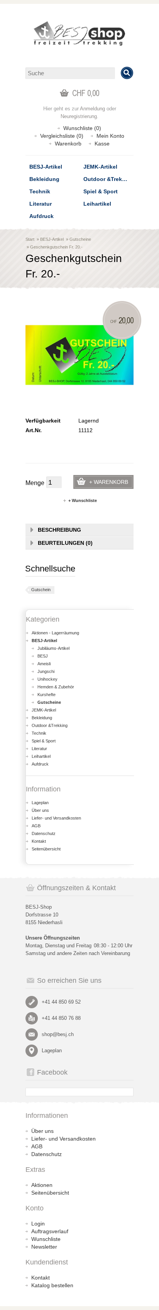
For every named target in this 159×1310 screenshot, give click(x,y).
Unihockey (47, 679)
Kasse (102, 143)
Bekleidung (44, 179)
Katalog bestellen (52, 1285)
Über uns (40, 810)
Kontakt (39, 841)
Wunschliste (46, 1239)
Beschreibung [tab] (59, 530)
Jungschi (45, 671)
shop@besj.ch (58, 1034)
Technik (39, 191)
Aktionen (41, 1185)
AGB (36, 825)
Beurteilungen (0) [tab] (65, 543)
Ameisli (44, 663)
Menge (34, 483)
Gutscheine (80, 239)
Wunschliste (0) (82, 128)
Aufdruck (41, 216)
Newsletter (44, 1247)
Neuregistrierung (79, 116)
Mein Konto (110, 136)
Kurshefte (46, 694)
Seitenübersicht (46, 849)
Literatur (40, 204)
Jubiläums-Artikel (53, 648)
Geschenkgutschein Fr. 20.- (56, 247)
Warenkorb (68, 143)
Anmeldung (92, 109)
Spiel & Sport (100, 191)
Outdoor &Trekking (108, 179)
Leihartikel (97, 204)
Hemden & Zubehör (55, 687)
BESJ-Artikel (45, 167)
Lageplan (40, 802)
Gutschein (41, 589)
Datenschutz (44, 833)
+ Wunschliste (82, 500)
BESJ (42, 656)
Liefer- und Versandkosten (56, 818)
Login (38, 1223)
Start (29, 239)
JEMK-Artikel (100, 167)
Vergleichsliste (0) (61, 136)
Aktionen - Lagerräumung (55, 632)
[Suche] (127, 73)
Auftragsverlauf (49, 1231)
